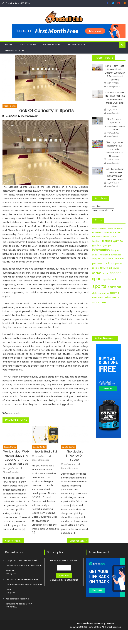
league (115, 250)
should (105, 273)
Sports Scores (52, 44)
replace (117, 263)
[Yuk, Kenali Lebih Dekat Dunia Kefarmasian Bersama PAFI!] (97, 171)
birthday (108, 232)
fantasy (96, 241)
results (104, 267)
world (96, 302)
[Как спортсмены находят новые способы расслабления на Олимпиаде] (97, 144)
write (104, 302)
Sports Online (28, 44)
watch (116, 297)
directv (106, 236)
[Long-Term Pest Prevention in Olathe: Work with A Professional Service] (97, 68)
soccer (115, 273)
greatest (97, 245)
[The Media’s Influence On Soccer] (75, 434)
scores (96, 273)
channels (97, 236)
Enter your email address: (64, 570)
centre (117, 232)
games (118, 241)
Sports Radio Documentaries (15, 540)
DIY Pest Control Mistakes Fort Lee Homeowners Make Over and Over (115, 99)
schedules (114, 268)
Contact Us (81, 623)
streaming (103, 293)
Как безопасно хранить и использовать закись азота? (114, 124)
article (110, 229)
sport (97, 278)
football (107, 241)
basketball (97, 232)
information (101, 250)
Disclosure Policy (96, 623)
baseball (118, 228)
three (100, 297)
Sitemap (111, 623)
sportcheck (109, 279)
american (102, 229)
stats (94, 293)
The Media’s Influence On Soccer (75, 456)
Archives (96, 206)
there (94, 297)
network (104, 254)
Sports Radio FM (45, 451)
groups (107, 245)
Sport (8, 44)
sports (17, 413)
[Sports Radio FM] (45, 434)
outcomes (107, 258)
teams (114, 293)
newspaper (115, 254)
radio (108, 263)
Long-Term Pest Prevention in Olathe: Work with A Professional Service (115, 72)
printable (119, 258)
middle (95, 255)
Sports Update (76, 44)
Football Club (71, 579)
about (94, 229)
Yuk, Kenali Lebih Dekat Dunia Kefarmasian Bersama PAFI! (115, 174)
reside (95, 268)
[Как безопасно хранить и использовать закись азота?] (97, 121)
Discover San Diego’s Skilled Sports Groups (79, 540)
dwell (113, 236)
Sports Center (9, 106)
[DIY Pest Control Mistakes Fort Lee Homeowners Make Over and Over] (97, 94)
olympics (96, 258)
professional (97, 264)
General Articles (14, 50)
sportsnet (114, 287)
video (107, 297)
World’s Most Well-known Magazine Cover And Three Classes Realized (16, 458)
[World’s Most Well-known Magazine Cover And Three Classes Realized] (16, 434)
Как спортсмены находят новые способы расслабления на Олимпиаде (114, 149)
